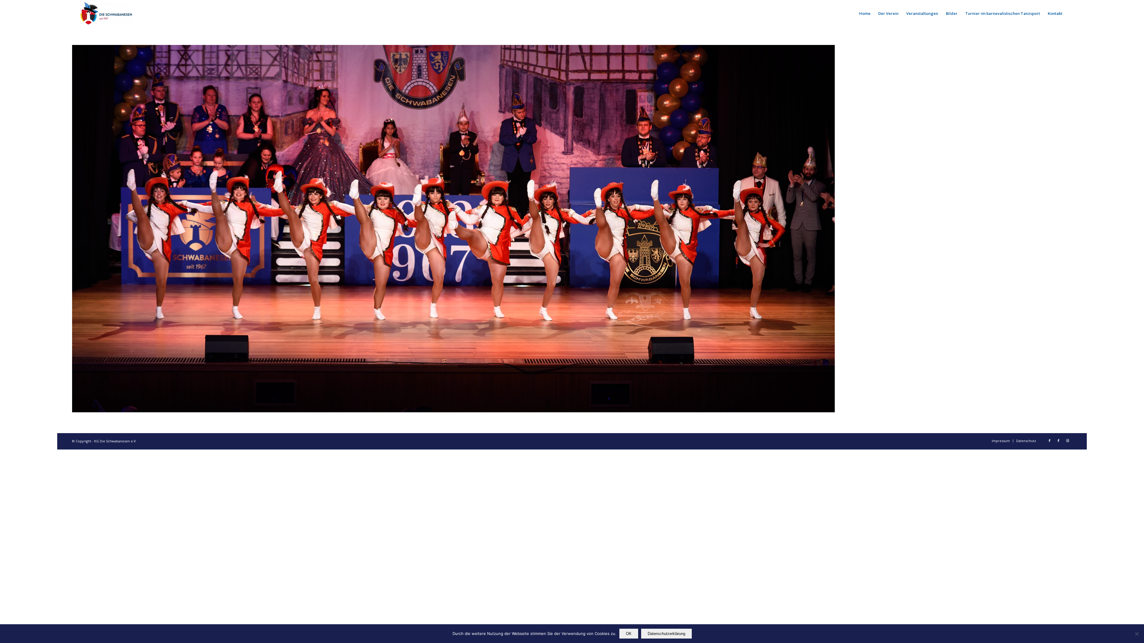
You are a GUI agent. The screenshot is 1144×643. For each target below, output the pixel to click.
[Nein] (1137, 634)
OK (629, 633)
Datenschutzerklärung (666, 633)
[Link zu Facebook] (1049, 440)
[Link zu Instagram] (1067, 440)
